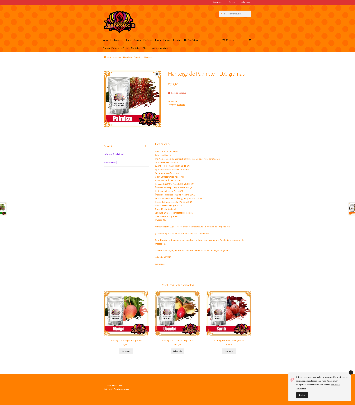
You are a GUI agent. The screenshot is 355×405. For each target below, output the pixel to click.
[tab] (126, 146)
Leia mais (126, 351)
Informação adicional (114, 154)
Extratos (177, 40)
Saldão (137, 40)
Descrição (108, 146)
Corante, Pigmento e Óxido (115, 48)
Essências (148, 40)
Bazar (129, 40)
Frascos (167, 40)
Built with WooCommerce (116, 388)
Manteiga (135, 48)
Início (109, 57)
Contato (232, 2)
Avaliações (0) (110, 162)
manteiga (117, 57)
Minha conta (245, 2)
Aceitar (302, 395)
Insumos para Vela (159, 48)
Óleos (145, 48)
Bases (158, 40)
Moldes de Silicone (111, 40)
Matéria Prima (191, 40)
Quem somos (218, 2)
